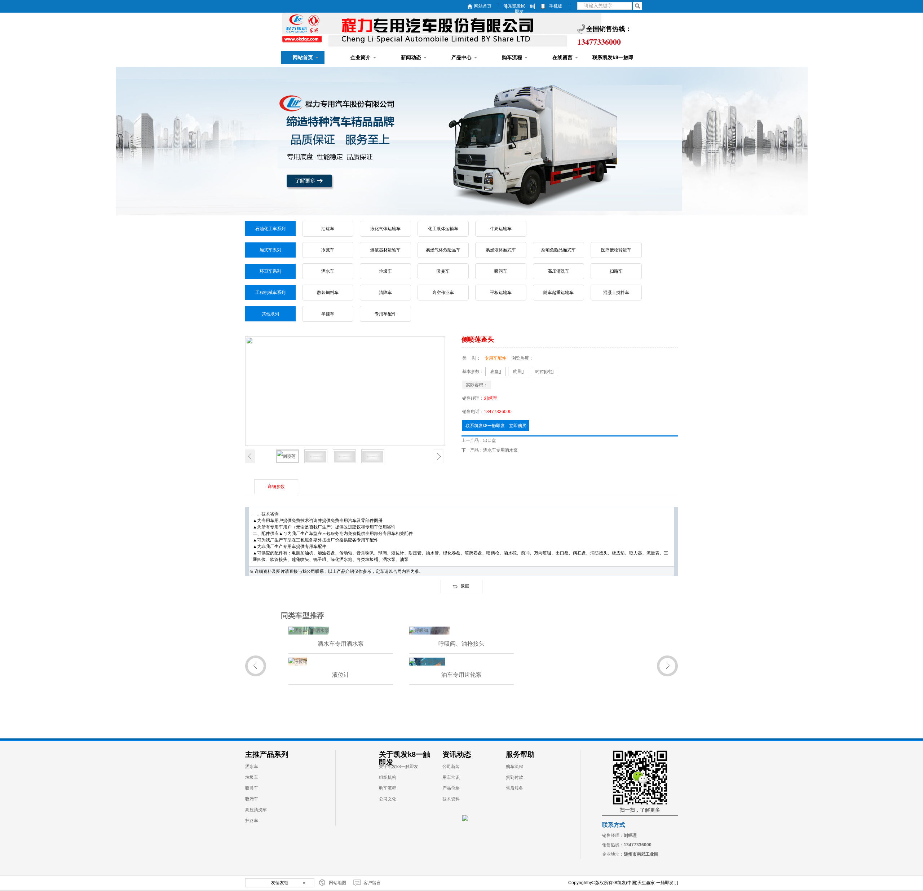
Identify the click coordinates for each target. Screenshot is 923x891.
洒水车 (327, 271)
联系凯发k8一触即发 (519, 6)
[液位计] (297, 661)
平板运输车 (501, 292)
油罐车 (327, 228)
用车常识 (451, 777)
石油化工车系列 (270, 228)
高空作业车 (443, 292)
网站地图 (337, 882)
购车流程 (512, 57)
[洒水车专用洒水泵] (308, 630)
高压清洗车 (558, 271)
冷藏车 (327, 250)
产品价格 (451, 788)
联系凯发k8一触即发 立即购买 (495, 425)
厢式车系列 (270, 250)
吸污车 (500, 271)
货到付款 (514, 777)
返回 (465, 586)
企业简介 (360, 57)
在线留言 (562, 57)
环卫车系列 (270, 271)
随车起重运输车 (558, 292)
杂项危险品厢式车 (558, 250)
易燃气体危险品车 (443, 250)
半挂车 (327, 313)
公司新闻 (451, 766)
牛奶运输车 (501, 228)
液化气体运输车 (385, 228)
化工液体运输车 (443, 228)
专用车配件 (385, 313)
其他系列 (270, 313)
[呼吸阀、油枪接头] (429, 630)
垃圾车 (385, 271)
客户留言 (372, 882)
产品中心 (461, 57)
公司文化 (387, 799)
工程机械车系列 (270, 292)
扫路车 (616, 271)
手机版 (555, 6)
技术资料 (451, 799)
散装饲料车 (328, 292)
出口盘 (489, 440)
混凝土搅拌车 (616, 292)
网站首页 (482, 6)
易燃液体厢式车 (501, 250)
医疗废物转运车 (616, 250)
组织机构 (387, 777)
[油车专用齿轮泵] (427, 661)
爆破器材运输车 (385, 250)
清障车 (385, 292)
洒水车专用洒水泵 (500, 450)
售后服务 (514, 788)
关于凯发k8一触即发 (398, 766)
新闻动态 (411, 57)
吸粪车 (443, 271)
